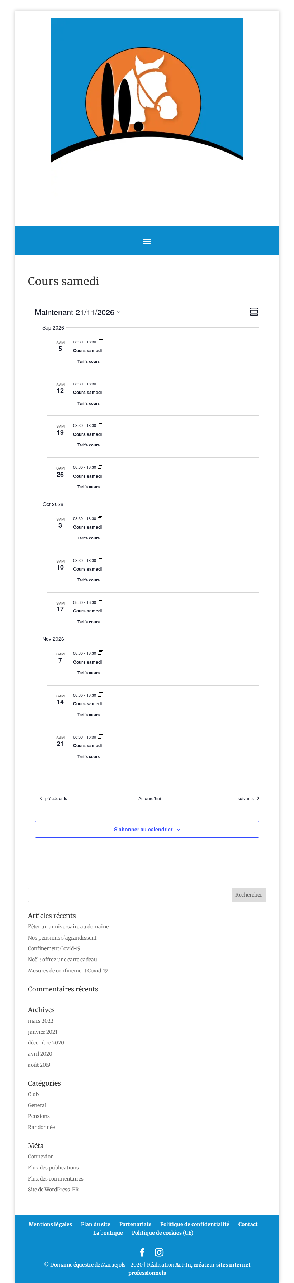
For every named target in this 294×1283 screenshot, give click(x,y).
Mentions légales (50, 1224)
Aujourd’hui (149, 798)
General (37, 1105)
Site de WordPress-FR (53, 1189)
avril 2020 (40, 1054)
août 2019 (39, 1065)
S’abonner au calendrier (143, 829)
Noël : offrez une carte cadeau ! (64, 959)
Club (33, 1094)
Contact (248, 1224)
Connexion (41, 1156)
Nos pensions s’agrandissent (62, 937)
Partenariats (135, 1224)
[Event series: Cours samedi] (100, 342)
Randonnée (41, 1127)
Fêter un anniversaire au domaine (68, 926)
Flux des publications (53, 1167)
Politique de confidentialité (194, 1224)
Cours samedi (87, 350)
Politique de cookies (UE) (162, 1233)
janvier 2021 (42, 1032)
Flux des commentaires (56, 1179)
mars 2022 (40, 1021)
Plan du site (95, 1224)
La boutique (108, 1233)
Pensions (39, 1116)
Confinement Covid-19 (54, 948)
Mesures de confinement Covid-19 (68, 970)
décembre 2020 (46, 1042)
